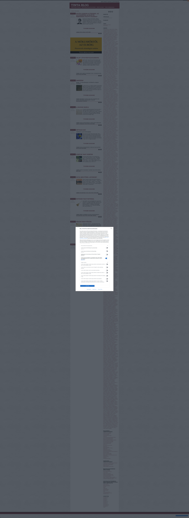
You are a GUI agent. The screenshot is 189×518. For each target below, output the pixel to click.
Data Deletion (89, 289)
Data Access (94, 289)
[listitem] (94, 245)
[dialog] (94, 259)
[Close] (111, 229)
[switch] (106, 247)
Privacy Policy (100, 289)
